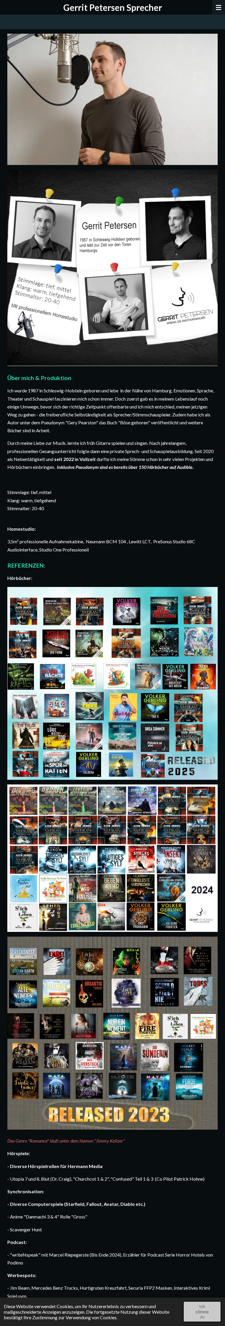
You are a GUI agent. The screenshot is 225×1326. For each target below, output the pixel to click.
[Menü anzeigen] (218, 7)
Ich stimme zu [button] (202, 1311)
